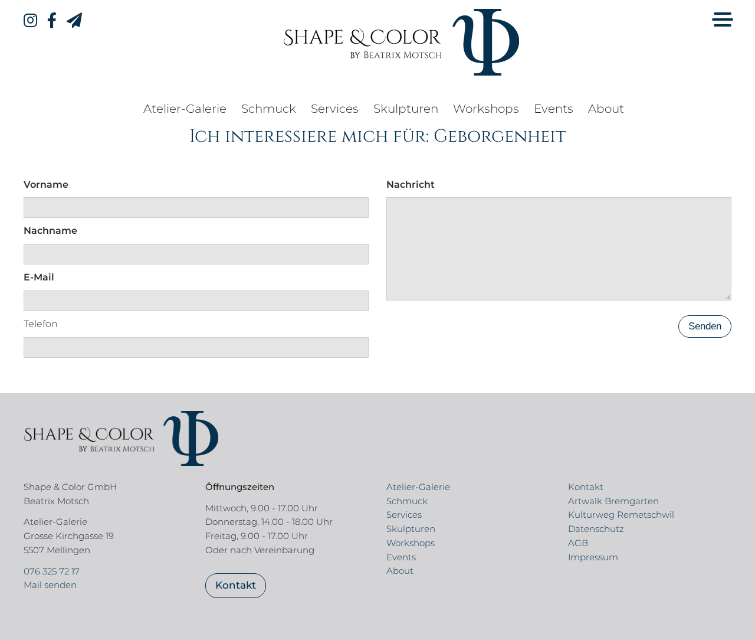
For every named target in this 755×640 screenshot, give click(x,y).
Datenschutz (596, 528)
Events (553, 109)
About (606, 109)
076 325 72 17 (52, 571)
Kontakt (235, 585)
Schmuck (268, 109)
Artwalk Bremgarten (613, 501)
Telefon (41, 323)
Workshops (486, 109)
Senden (704, 326)
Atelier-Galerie (184, 109)
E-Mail (39, 277)
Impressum (593, 557)
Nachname (50, 230)
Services (335, 109)
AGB (578, 542)
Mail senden (50, 584)
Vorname (46, 184)
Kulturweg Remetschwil (621, 514)
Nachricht (410, 184)
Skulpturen (405, 109)
